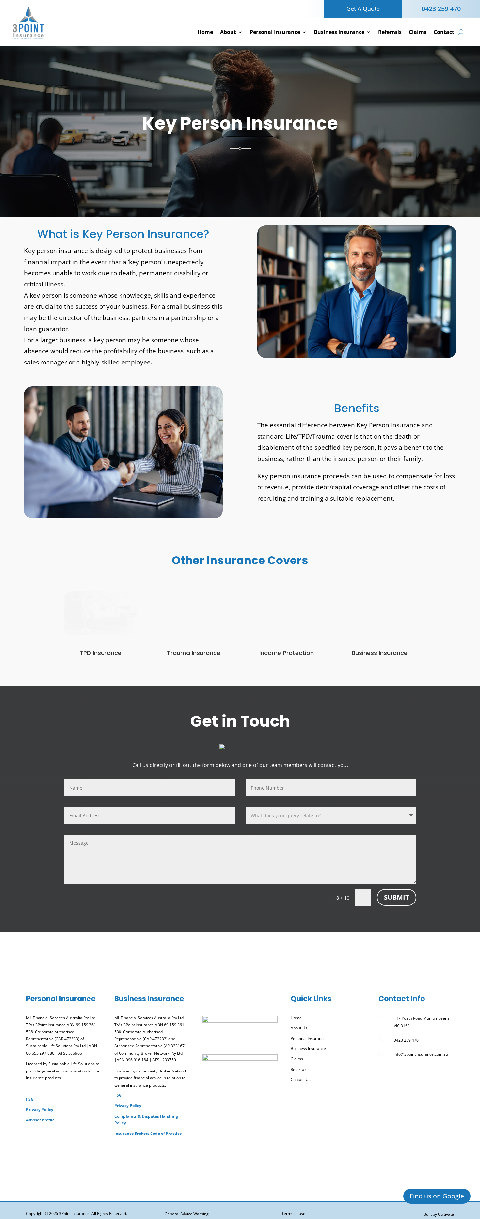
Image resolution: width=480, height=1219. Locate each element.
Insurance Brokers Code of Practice (148, 1133)
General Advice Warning (187, 1214)
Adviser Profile (40, 1120)
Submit (396, 897)
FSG (30, 1099)
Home (205, 32)
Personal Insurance (275, 32)
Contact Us (301, 1079)
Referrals (390, 32)
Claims (417, 32)
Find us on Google (437, 1196)
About (228, 32)
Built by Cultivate (439, 1214)
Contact (444, 32)
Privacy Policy (39, 1109)
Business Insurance (339, 32)
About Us (299, 1028)
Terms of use (293, 1213)
